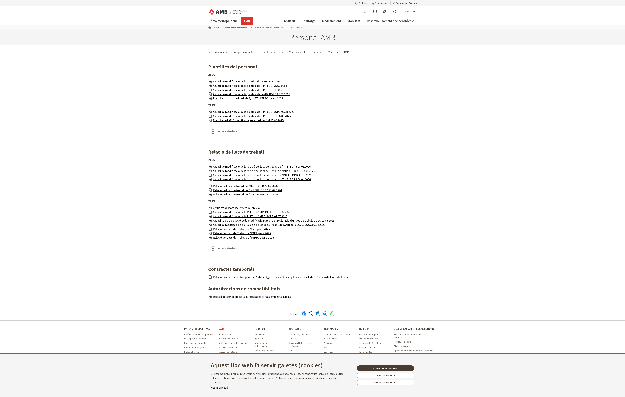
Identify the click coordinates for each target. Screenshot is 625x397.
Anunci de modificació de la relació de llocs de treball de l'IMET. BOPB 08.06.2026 (262, 175)
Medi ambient (331, 21)
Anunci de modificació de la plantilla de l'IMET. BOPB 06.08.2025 (252, 116)
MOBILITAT (364, 328)
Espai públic (260, 338)
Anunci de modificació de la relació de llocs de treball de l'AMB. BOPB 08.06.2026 (262, 166)
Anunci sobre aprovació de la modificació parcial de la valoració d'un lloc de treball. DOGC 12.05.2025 (273, 220)
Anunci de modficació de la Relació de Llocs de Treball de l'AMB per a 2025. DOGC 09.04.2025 (269, 225)
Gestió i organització (264, 350)
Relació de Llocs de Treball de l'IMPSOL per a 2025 (243, 237)
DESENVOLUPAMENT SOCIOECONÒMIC (414, 328)
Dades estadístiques (194, 347)
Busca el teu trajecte (369, 334)
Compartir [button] (394, 11)
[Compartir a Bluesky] (324, 313)
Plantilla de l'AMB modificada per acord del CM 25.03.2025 (248, 120)
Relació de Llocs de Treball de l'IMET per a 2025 (242, 233)
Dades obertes (191, 351)
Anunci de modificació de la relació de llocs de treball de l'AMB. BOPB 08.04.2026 (262, 179)
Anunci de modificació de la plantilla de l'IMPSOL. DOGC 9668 (250, 86)
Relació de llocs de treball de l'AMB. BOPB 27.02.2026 (245, 186)
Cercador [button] (365, 11)
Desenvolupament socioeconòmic (390, 21)
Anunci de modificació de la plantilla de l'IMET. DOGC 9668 (248, 90)
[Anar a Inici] (209, 27)
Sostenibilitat (330, 338)
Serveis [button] (375, 11)
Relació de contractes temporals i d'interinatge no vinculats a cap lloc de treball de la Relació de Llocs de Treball (281, 277)
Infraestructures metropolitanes (262, 345)
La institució (225, 334)
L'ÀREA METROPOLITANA (197, 328)
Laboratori (329, 351)
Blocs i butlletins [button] (385, 11)
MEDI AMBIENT (332, 328)
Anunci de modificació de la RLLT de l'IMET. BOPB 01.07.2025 (250, 216)
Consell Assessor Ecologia (337, 334)
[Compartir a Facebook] (303, 313)
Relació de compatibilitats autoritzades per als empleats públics (252, 297)
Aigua (326, 347)
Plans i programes (402, 346)
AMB (246, 21)
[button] (361, 2)
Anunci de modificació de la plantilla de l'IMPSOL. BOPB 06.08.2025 (253, 112)
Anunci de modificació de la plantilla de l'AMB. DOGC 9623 (248, 81)
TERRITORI (260, 328)
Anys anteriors (227, 131)
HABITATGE (295, 328)
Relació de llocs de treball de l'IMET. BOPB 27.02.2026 (245, 194)
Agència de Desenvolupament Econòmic (413, 350)
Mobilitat (353, 21)
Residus (328, 343)
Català (406, 11)
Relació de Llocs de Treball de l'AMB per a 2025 (241, 229)
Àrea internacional (228, 347)
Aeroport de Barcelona (370, 343)
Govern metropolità (228, 338)
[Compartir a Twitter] (310, 313)
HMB (291, 350)
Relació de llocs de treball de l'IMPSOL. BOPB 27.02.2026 (247, 190)
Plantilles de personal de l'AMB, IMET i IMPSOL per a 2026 (248, 98)
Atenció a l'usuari (367, 347)
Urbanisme (259, 334)
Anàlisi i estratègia (228, 351)
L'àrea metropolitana (223, 21)
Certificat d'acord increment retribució (236, 208)
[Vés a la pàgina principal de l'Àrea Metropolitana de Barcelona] (227, 11)
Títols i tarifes (365, 351)
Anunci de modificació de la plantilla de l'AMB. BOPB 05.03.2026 (251, 94)
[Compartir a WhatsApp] (331, 313)
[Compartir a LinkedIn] (317, 313)
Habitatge (308, 21)
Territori (289, 21)
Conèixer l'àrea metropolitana (198, 334)
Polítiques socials (402, 341)
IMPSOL (292, 338)
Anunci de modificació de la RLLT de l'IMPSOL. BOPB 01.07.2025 (252, 212)
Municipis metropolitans (196, 338)
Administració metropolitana (233, 343)
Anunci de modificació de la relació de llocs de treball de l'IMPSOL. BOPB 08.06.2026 (264, 171)
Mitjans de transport (369, 338)
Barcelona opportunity (195, 343)
